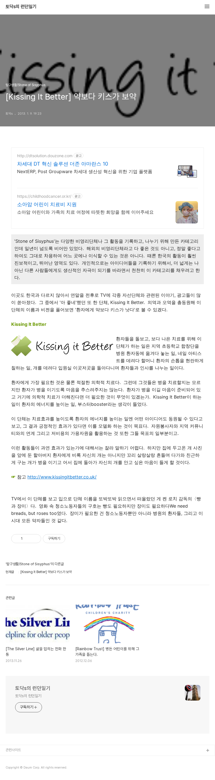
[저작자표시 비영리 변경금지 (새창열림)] (72, 538)
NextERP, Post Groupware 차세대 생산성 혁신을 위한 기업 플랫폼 (84, 171)
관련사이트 (13, 750)
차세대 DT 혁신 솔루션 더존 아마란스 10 (62, 164)
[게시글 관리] (34, 538)
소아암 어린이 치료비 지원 (47, 204)
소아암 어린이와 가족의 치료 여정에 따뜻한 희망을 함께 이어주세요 (85, 212)
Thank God (15, 760)
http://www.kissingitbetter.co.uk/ (62, 477)
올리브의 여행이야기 (20, 769)
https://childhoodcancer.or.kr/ (44, 196)
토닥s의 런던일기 (21, 6)
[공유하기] (27, 538)
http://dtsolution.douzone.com (45, 155)
